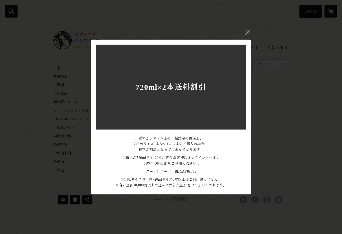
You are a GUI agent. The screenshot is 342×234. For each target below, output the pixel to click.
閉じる (247, 32)
